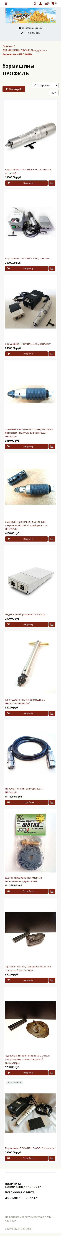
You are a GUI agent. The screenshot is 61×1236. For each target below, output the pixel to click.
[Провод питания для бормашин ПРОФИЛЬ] (30, 753)
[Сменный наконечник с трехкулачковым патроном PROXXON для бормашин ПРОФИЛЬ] (30, 394)
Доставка (12, 1198)
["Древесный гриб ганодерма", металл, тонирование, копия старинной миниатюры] (30, 1020)
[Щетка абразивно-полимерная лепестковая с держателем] (30, 842)
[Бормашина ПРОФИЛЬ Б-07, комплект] (30, 308)
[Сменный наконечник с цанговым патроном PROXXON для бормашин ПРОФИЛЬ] (30, 486)
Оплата (31, 1198)
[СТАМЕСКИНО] (30, 15)
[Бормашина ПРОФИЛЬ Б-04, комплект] (30, 223)
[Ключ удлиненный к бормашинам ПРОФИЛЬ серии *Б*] (30, 664)
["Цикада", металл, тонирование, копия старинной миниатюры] (30, 931)
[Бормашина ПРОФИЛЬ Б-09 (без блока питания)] (30, 134)
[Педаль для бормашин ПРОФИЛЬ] (30, 579)
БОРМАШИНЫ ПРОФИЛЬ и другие (24, 50)
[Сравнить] (51, 183)
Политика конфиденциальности (23, 1185)
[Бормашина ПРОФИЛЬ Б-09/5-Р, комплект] (30, 1113)
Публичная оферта (20, 1192)
